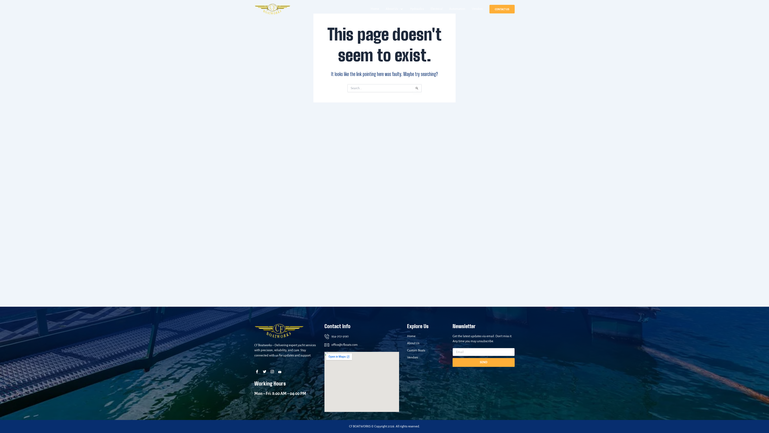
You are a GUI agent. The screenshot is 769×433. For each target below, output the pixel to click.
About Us (392, 9)
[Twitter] (265, 372)
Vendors (477, 9)
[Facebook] (257, 372)
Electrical (437, 9)
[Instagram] (273, 372)
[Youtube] (280, 372)
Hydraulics (417, 9)
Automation (457, 9)
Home (375, 9)
